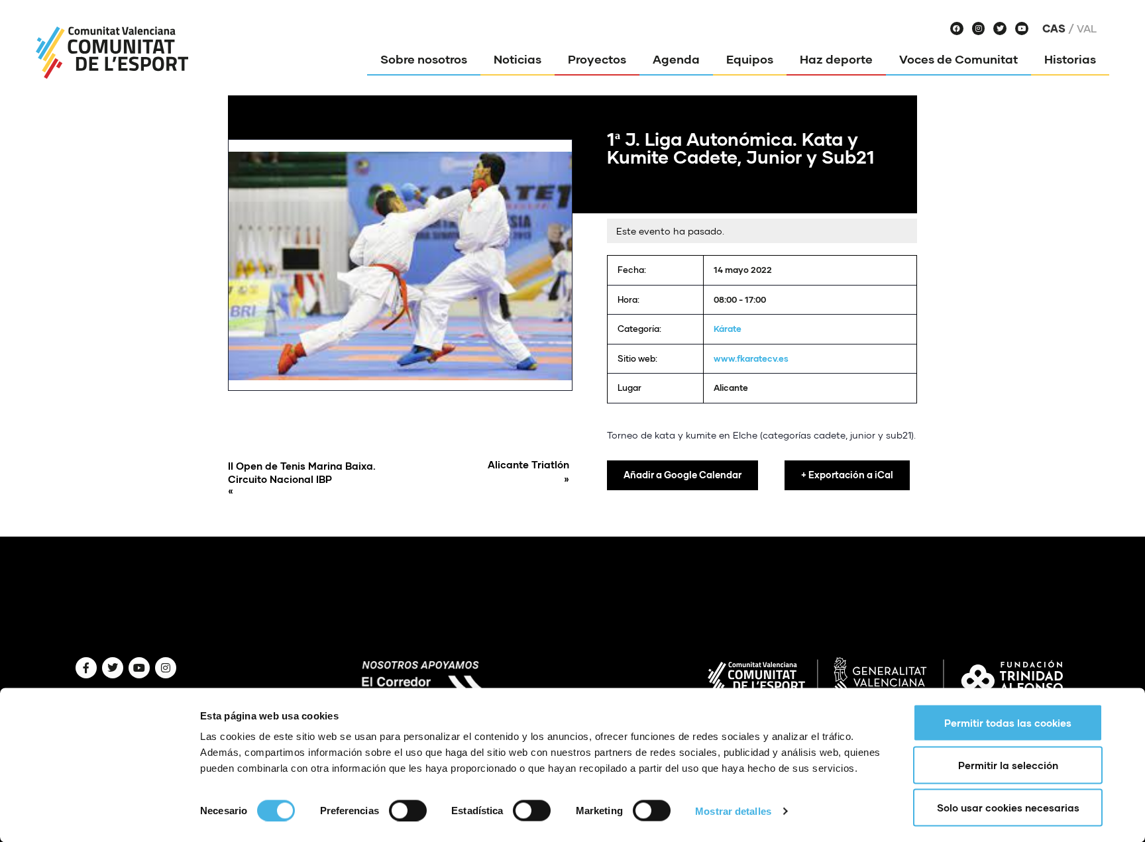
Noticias (517, 59)
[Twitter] (1000, 28)
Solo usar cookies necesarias (1008, 808)
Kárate (727, 328)
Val (1087, 28)
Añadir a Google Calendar (682, 474)
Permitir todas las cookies (1007, 723)
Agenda (676, 59)
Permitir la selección (1008, 765)
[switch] (408, 810)
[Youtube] (1021, 28)
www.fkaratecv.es (751, 358)
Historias (1070, 59)
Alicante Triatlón (528, 471)
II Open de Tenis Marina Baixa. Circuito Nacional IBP (302, 478)
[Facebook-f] (86, 667)
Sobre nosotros (423, 59)
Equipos (749, 59)
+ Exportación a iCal (847, 474)
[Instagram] (978, 28)
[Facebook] (956, 28)
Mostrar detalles (733, 810)
